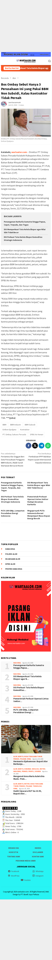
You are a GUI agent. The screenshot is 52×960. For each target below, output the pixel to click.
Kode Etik (13, 852)
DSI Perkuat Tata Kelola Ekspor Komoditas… (28, 688)
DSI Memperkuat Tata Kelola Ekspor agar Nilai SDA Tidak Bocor (38, 485)
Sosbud (38, 771)
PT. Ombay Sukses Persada (14, 434)
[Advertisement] (26, 26)
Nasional (17, 663)
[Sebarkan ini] (28, 445)
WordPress (15, 876)
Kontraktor (25, 429)
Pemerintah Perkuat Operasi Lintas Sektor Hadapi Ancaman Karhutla (37, 500)
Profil (31, 771)
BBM (4, 424)
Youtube (27, 880)
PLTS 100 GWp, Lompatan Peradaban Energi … (25, 711)
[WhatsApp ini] (48, 445)
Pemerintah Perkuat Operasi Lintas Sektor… (31, 700)
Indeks (38, 848)
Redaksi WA (13, 848)
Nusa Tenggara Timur (33, 756)
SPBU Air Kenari (36, 434)
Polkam (23, 759)
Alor (15, 756)
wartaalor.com (19, 152)
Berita (20, 756)
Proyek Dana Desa (13, 569)
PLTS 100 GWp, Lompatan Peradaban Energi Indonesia (12, 513)
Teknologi (37, 786)
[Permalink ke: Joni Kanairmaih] (4, 103)
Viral (29, 759)
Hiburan (27, 769)
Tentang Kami (13, 856)
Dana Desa (10, 549)
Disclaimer (38, 852)
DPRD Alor (10, 564)
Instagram (40, 876)
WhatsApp (40, 871)
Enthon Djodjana (9, 429)
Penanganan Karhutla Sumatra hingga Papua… (28, 666)
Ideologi (35, 769)
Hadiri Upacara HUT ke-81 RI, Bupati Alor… (27, 792)
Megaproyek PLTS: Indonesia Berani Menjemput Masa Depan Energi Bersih (38, 514)
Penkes (16, 759)
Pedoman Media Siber (26, 861)
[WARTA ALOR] (25, 60)
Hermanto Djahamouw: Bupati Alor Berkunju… (30, 762)
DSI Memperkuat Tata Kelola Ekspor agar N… (27, 677)
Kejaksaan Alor (12, 559)
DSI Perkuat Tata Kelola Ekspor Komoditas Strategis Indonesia (12, 499)
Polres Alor (11, 554)
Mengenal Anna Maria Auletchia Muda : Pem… (28, 777)
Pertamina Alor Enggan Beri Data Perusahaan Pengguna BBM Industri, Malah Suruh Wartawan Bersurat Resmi (12, 459)
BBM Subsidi (30, 424)
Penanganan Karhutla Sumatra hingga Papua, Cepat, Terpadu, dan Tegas (12, 486)
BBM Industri (15, 424)
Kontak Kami (38, 856)
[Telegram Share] (41, 445)
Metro (42, 769)
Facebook (15, 871)
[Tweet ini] (35, 445)
